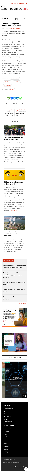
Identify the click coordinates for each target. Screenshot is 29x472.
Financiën (6, 414)
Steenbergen (17, 81)
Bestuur (12, 89)
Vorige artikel (10, 110)
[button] (23, 396)
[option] (14, 380)
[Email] (8, 98)
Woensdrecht (7, 85)
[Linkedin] (17, 98)
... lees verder (11, 164)
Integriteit (6, 419)
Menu (6, 18)
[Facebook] (11, 98)
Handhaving (7, 416)
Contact (13, 3)
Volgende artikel (19, 110)
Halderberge (7, 81)
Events (5, 439)
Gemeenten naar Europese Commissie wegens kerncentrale (13, 234)
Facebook (6, 431)
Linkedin (6, 436)
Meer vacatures (22, 303)
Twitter (6, 434)
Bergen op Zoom (15, 78)
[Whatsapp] (20, 98)
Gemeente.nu (14, 9)
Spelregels (7, 452)
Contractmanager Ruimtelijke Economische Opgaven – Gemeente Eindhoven (12, 275)
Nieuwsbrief (20, 3)
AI (4, 411)
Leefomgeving (8, 421)
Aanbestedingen (8, 408)
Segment (5, 362)
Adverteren (7, 446)
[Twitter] (14, 98)
